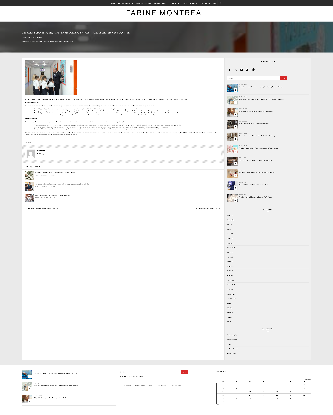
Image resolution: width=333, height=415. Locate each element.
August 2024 (230, 220)
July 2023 (229, 252)
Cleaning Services (161, 3)
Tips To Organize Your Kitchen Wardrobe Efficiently (255, 160)
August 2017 (230, 317)
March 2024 (230, 243)
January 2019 (231, 294)
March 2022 (230, 275)
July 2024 (229, 224)
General (175, 3)
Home (113, 3)
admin (40, 37)
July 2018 (229, 308)
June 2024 (230, 229)
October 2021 (231, 285)
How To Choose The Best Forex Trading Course (254, 185)
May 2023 (230, 257)
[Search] (220, 3)
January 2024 (231, 247)
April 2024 (230, 238)
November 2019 (231, 289)
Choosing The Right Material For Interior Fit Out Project (257, 172)
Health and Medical (190, 3)
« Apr (217, 404)
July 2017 (229, 322)
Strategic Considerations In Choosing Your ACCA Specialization (55, 172)
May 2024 (230, 234)
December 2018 (231, 298)
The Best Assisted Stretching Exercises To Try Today (255, 197)
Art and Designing (125, 3)
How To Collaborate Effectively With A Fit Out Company (257, 136)
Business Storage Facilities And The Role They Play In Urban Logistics (261, 99)
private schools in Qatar (102, 99)
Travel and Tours (208, 3)
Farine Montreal (166, 13)
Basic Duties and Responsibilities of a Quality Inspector (52, 195)
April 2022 (230, 271)
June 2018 (230, 312)
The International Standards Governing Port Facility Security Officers (261, 87)
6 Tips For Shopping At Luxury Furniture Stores (254, 123)
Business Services (143, 3)
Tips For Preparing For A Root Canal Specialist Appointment (258, 148)
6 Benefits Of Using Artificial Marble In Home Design (256, 111)
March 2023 (230, 266)
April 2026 (230, 215)
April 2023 (230, 261)
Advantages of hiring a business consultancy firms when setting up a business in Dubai (62, 184)
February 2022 (231, 280)
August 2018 (230, 303)
